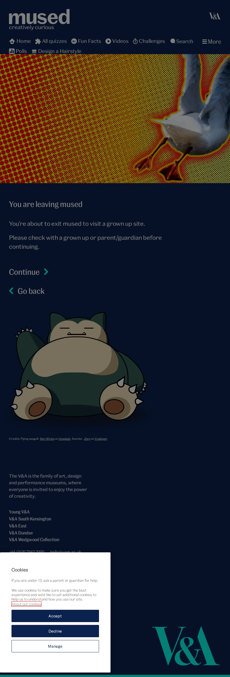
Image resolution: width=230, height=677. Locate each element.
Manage (55, 646)
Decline (55, 631)
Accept (55, 616)
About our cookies (26, 604)
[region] (55, 612)
